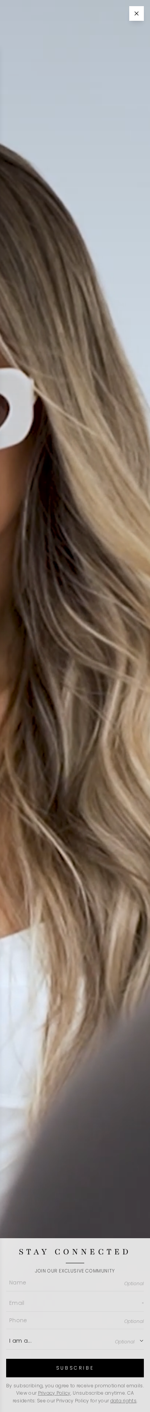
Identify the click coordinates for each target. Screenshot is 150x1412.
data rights (123, 1400)
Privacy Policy (54, 1393)
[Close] (136, 13)
